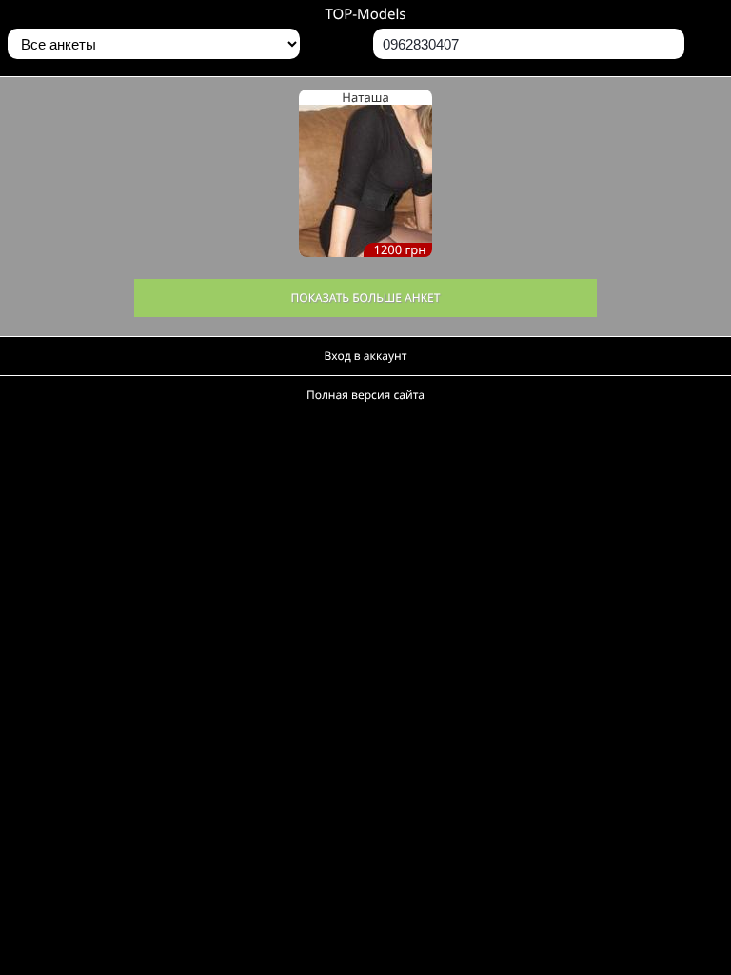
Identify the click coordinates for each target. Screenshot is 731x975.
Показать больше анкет (366, 297)
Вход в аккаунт (366, 356)
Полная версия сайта (365, 395)
